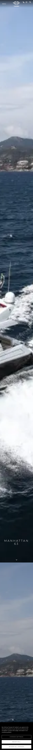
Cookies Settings (16, 736)
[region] (16, 736)
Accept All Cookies (16, 746)
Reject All (16, 741)
